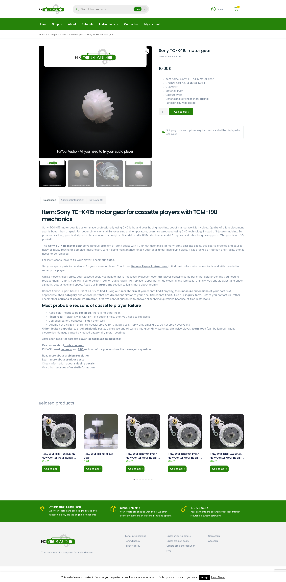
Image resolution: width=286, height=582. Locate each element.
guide (110, 260)
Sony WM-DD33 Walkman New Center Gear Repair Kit (58, 457)
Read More (218, 577)
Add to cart (181, 111)
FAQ (81, 349)
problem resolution (77, 355)
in (144, 9)
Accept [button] (204, 577)
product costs (74, 359)
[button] (146, 51)
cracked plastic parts (91, 328)
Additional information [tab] (72, 200)
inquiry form (192, 295)
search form (128, 291)
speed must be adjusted (104, 338)
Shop (55, 24)
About (72, 24)
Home (42, 24)
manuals (66, 349)
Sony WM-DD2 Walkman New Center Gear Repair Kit (142, 457)
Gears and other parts (73, 34)
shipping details (84, 363)
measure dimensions (195, 291)
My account (152, 24)
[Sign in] (213, 9)
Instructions (107, 24)
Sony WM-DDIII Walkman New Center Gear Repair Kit (226, 457)
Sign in (220, 9)
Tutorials (87, 24)
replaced (85, 312)
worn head (199, 328)
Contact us (131, 24)
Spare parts (54, 34)
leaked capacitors (63, 328)
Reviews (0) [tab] (96, 200)
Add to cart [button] (51, 468)
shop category (67, 295)
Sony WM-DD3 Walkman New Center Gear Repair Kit (184, 457)
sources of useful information (77, 299)
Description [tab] (50, 200)
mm (138, 9)
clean (88, 320)
